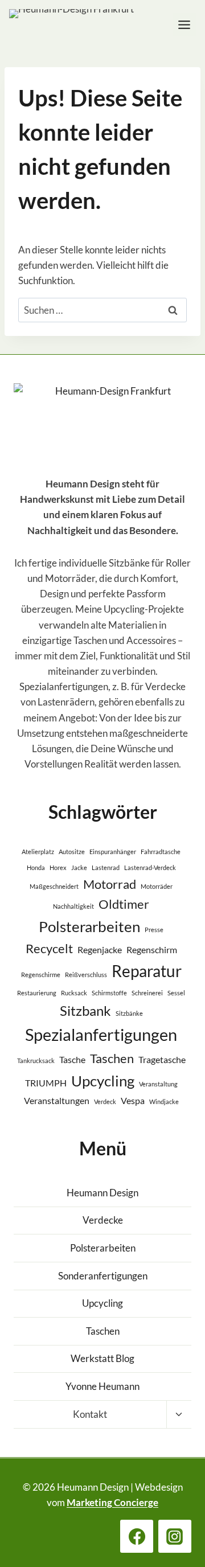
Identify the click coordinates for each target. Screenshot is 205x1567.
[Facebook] (136, 1536)
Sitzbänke (129, 1013)
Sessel (176, 992)
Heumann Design (102, 1193)
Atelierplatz (38, 851)
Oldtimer (124, 904)
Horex (58, 867)
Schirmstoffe (109, 992)
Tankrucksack (36, 1060)
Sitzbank (85, 1010)
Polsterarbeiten (89, 926)
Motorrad (109, 884)
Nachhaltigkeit (73, 906)
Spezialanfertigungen (101, 1034)
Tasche (72, 1059)
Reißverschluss (86, 974)
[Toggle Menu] (184, 24)
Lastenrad (106, 867)
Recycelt (49, 948)
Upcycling (102, 1081)
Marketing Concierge (112, 1502)
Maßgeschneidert (54, 886)
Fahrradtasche (161, 851)
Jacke (79, 867)
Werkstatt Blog (102, 1358)
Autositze (72, 851)
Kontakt (90, 1414)
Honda (36, 867)
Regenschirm (151, 949)
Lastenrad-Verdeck (150, 867)
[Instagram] (174, 1536)
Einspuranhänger (112, 851)
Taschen (112, 1058)
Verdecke (103, 1220)
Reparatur (147, 971)
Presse (154, 929)
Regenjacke (99, 949)
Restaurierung (36, 992)
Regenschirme (40, 974)
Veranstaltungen (56, 1100)
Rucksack (74, 992)
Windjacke (164, 1101)
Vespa (133, 1100)
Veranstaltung (158, 1084)
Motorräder (157, 886)
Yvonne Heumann (102, 1386)
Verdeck (105, 1101)
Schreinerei (147, 992)
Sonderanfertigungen (102, 1276)
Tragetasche (162, 1059)
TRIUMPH (46, 1082)
